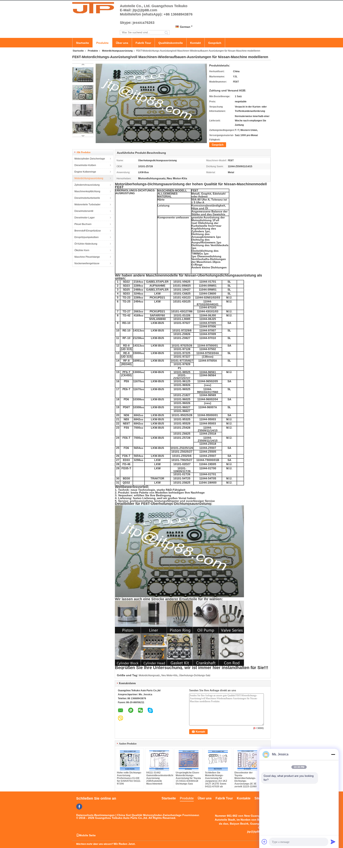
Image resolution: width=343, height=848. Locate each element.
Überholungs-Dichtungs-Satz (194, 675)
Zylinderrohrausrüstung (87, 184)
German (185, 26)
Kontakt (195, 42)
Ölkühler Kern (81, 250)
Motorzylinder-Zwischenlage (89, 158)
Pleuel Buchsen (83, 224)
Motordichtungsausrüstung (117, 50)
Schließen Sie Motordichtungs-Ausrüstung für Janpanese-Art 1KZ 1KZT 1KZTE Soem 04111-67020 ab (216, 779)
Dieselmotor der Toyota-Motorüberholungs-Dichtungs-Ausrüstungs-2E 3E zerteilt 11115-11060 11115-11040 (245, 781)
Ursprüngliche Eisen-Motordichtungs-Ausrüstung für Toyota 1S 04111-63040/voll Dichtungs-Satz (188, 778)
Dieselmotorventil (83, 211)
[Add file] (264, 841)
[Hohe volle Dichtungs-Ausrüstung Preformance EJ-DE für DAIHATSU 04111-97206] (130, 760)
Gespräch (214, 42)
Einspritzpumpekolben (86, 237)
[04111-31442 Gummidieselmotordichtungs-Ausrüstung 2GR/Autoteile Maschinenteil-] (159, 760)
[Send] (333, 841)
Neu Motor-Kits (169, 675)
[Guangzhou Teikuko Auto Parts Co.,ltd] (94, 7)
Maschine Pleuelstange (87, 256)
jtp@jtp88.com (257, 831)
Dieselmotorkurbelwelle (87, 198)
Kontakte (244, 798)
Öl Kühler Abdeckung (85, 243)
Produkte (102, 42)
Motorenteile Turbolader (87, 204)
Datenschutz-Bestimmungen (95, 815)
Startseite (82, 42)
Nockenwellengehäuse (86, 263)
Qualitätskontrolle (170, 42)
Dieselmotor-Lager (84, 217)
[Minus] (333, 754)
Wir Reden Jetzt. (125, 843)
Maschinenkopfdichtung (87, 191)
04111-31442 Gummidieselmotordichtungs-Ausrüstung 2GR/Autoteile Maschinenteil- (159, 778)
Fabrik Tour (143, 42)
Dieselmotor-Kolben (85, 165)
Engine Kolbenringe (85, 171)
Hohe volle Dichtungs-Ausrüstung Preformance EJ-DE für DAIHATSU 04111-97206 (129, 778)
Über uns (122, 42)
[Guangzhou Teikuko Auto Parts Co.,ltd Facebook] (79, 806)
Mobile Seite (87, 835)
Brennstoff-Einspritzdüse (87, 230)
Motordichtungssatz (149, 675)
